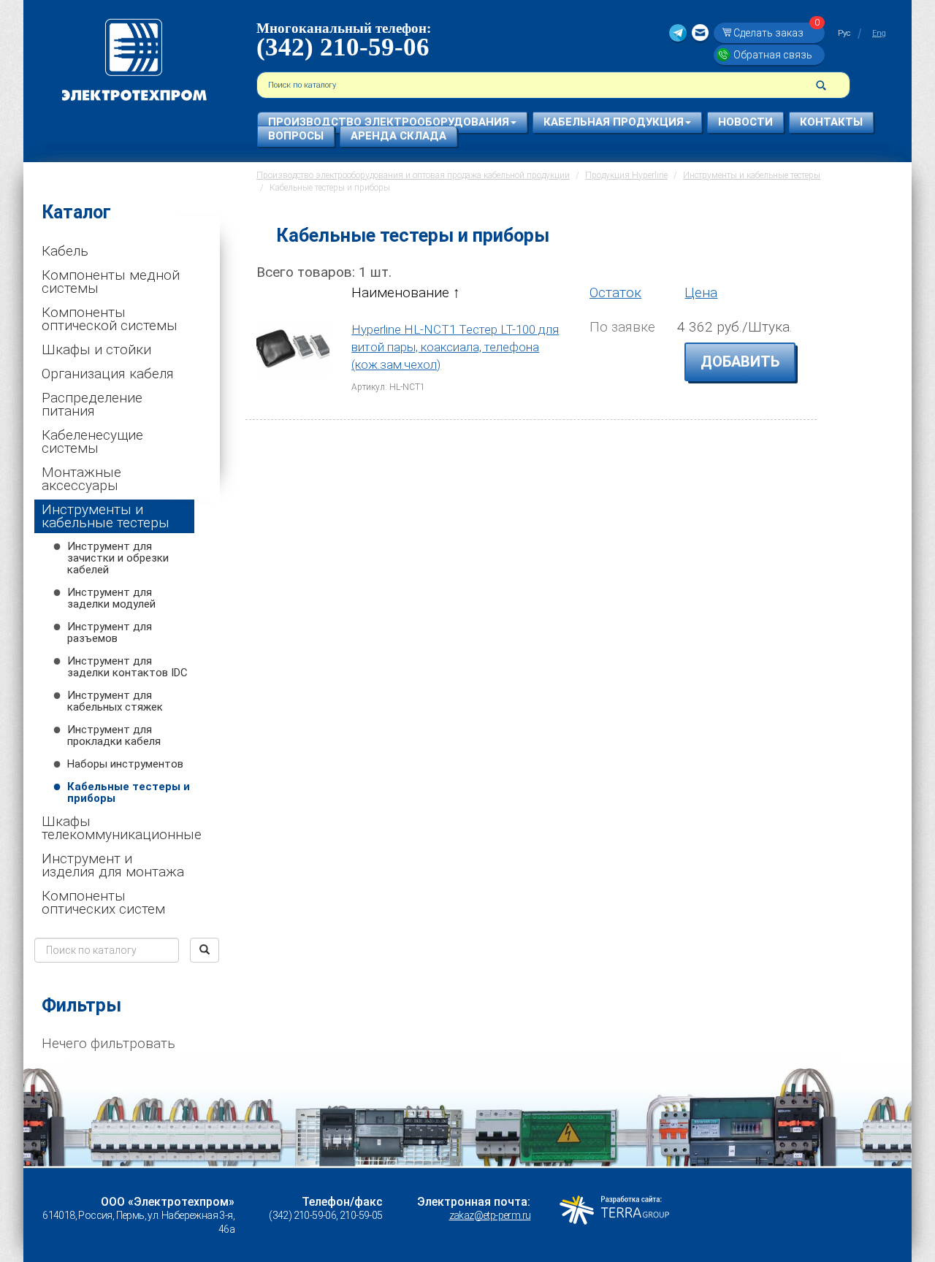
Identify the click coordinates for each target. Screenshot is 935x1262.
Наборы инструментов (125, 763)
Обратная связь (772, 55)
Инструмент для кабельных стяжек (115, 701)
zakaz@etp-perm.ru (490, 1215)
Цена (700, 292)
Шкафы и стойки (96, 349)
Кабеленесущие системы (92, 441)
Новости (745, 122)
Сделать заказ (776, 32)
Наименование (402, 292)
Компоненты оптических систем (103, 902)
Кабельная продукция (613, 122)
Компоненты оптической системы (110, 319)
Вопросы (296, 135)
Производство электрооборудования (388, 122)
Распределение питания (92, 404)
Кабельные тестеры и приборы (128, 792)
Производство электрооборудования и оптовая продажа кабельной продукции (413, 175)
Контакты (831, 122)
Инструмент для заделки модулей (111, 598)
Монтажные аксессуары (81, 479)
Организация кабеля (108, 373)
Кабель (65, 250)
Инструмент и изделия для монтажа (113, 865)
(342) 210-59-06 (343, 47)
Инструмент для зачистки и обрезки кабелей (118, 558)
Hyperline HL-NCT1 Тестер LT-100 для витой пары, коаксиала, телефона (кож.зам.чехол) (455, 347)
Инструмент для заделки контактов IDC (127, 666)
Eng (879, 33)
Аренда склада (398, 135)
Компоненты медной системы (111, 282)
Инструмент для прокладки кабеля (114, 735)
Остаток (615, 292)
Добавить (740, 361)
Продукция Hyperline (626, 175)
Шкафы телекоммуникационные (118, 828)
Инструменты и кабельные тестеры (105, 516)
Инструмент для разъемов (109, 632)
